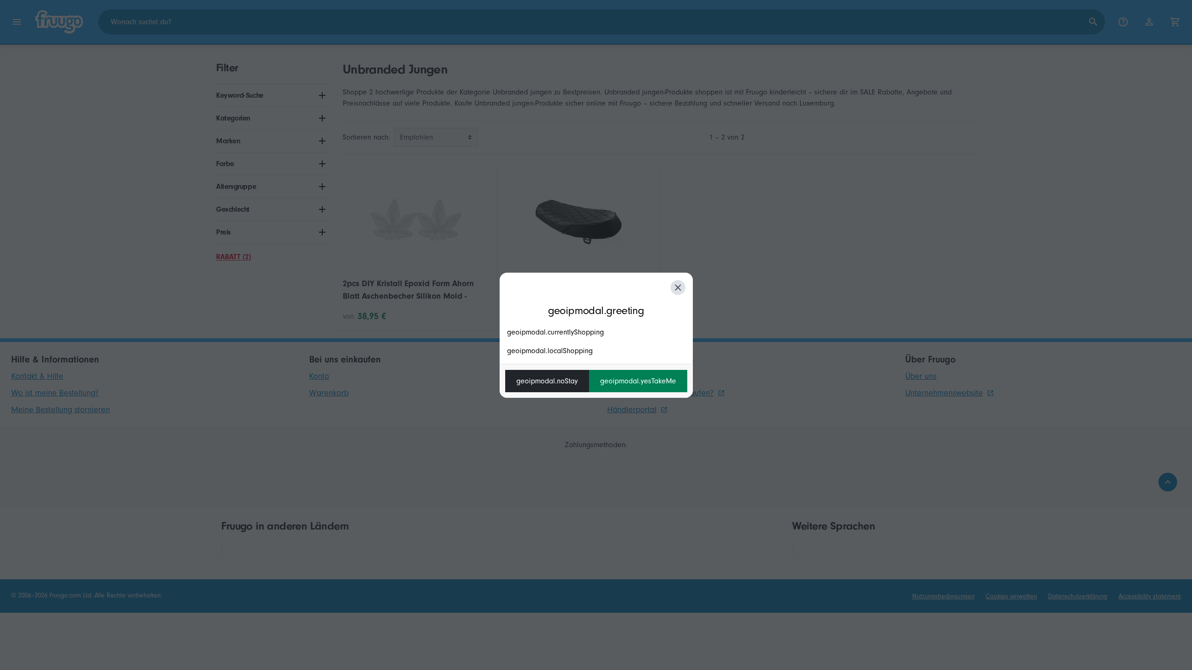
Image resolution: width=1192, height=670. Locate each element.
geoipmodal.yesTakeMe (638, 381)
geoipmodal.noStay (547, 381)
